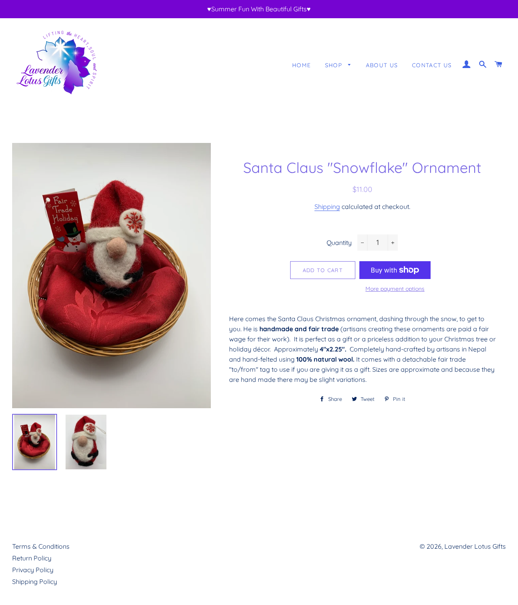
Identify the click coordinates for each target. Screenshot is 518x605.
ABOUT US (382, 65)
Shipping (327, 206)
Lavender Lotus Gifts (475, 546)
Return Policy (31, 558)
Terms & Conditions (41, 546)
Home (301, 65)
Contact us (432, 65)
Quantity (339, 243)
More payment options (395, 288)
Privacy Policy (32, 570)
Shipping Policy (34, 581)
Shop (334, 65)
